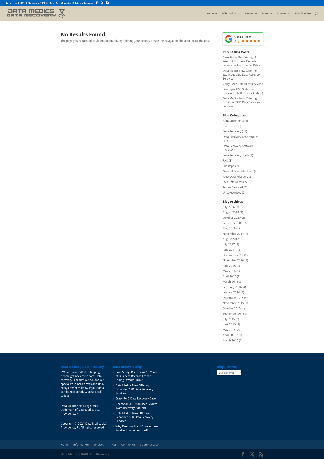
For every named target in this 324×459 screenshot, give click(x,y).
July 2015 (229, 319)
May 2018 (229, 228)
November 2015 (233, 303)
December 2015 (233, 298)
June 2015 (229, 324)
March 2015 (230, 340)
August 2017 (231, 239)
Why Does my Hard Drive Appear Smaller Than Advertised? (137, 428)
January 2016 (231, 292)
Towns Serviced (233, 187)
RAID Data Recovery (235, 176)
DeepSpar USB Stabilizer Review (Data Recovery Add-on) (243, 91)
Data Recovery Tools (236, 155)
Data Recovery (232, 131)
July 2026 (229, 207)
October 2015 (232, 308)
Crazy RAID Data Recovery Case (243, 84)
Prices (265, 13)
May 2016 (229, 271)
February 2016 (232, 287)
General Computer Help (238, 171)
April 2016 (229, 276)
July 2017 (229, 244)
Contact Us (283, 13)
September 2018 (233, 223)
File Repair (229, 166)
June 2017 (229, 249)
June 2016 (229, 266)
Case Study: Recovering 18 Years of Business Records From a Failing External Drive (241, 61)
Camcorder (230, 126)
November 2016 (233, 260)
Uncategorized (232, 192)
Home (210, 13)
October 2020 (232, 217)
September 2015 (233, 313)
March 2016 (230, 281)
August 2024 (231, 212)
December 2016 (233, 255)
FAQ (225, 160)
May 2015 (229, 330)
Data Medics (69, 454)
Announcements (233, 120)
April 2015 (229, 335)
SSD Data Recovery (235, 182)
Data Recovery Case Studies (240, 137)
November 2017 (233, 233)
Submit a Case (302, 13)
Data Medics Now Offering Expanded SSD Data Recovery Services (242, 74)
